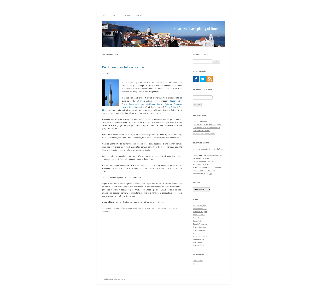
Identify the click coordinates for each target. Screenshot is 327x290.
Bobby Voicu (197, 221)
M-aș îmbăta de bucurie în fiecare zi (206, 127)
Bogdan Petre (176, 101)
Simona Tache (198, 239)
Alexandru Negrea (200, 212)
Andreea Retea (199, 215)
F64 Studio (140, 101)
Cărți (114, 15)
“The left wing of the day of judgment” (207, 124)
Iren (194, 233)
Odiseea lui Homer (200, 121)
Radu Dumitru (135, 107)
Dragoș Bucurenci (199, 227)
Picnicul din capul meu (201, 131)
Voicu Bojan (170, 107)
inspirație (125, 208)
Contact (139, 15)
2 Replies (105, 73)
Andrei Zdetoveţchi (130, 104)
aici (162, 202)
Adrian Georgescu (200, 205)
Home (104, 15)
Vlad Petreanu (198, 242)
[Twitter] (203, 79)
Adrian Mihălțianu (200, 208)
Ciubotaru (126, 15)
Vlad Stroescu (198, 245)
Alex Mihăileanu (148, 104)
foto (148, 208)
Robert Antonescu (200, 236)
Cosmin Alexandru (200, 224)
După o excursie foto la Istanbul (123, 67)
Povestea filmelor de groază (204, 134)
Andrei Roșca (198, 218)
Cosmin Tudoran (164, 104)
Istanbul (154, 208)
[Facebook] (196, 79)
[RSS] (209, 79)
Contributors (198, 261)
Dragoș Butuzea (199, 230)
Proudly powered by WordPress (113, 279)
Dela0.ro (196, 264)
